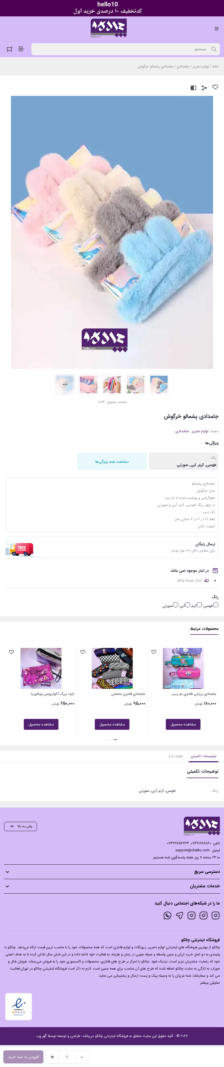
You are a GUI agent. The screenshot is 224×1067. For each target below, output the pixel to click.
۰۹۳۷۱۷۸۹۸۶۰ (201, 843)
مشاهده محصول (183, 724)
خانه (216, 66)
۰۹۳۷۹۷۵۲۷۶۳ (178, 843)
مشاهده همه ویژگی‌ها (112, 462)
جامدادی (183, 66)
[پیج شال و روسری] (191, 915)
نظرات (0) (176, 756)
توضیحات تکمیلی (203, 756)
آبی (182, 606)
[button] (115, 739)
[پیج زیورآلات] (215, 915)
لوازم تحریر (201, 66)
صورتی (167, 606)
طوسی (208, 606)
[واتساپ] (167, 915)
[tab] (203, 756)
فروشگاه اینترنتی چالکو (111, 1036)
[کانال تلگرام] (179, 915)
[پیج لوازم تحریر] (203, 915)
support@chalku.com (192, 850)
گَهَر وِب (41, 1036)
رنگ (215, 597)
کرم (194, 606)
